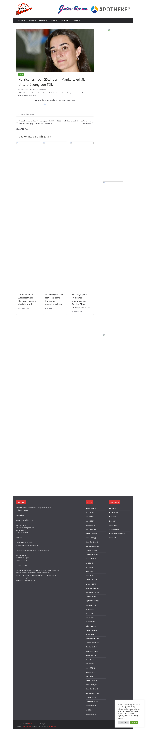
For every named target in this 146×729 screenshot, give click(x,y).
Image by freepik (44, 575)
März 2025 (89, 575)
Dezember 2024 (91, 588)
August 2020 (90, 714)
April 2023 (89, 672)
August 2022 (90, 706)
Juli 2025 (88, 563)
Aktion (111, 508)
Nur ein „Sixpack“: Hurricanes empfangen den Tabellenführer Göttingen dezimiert (81, 301)
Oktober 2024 (90, 596)
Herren (42, 20)
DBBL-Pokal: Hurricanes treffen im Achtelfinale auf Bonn (74, 122)
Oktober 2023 (90, 647)
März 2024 (89, 626)
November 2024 (91, 592)
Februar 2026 (90, 533)
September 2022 (91, 702)
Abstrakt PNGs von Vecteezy (25, 580)
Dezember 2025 (91, 542)
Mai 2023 (89, 668)
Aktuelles (22, 20)
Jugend (52, 20)
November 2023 (91, 643)
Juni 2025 (89, 567)
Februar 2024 (90, 630)
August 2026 (90, 508)
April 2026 (89, 525)
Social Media (65, 20)
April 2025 (89, 571)
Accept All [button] (134, 722)
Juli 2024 (88, 609)
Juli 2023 (88, 660)
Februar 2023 (90, 681)
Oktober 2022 (90, 697)
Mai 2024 (89, 617)
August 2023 (90, 655)
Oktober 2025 (90, 550)
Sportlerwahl (113, 529)
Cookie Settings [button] (123, 722)
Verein (75, 20)
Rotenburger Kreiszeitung (38, 89)
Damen (31, 20)
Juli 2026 (88, 512)
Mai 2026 (89, 521)
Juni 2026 (89, 517)
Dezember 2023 (91, 638)
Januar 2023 (90, 685)
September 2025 (91, 554)
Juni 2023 (89, 664)
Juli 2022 (88, 710)
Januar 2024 (90, 634)
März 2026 (89, 529)
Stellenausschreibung (116, 533)
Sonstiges (112, 525)
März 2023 (89, 676)
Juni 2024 (89, 613)
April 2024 (89, 622)
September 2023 (91, 651)
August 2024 (90, 605)
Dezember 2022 (91, 689)
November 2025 (91, 546)
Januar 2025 (90, 584)
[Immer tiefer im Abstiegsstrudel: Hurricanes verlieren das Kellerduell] (28, 143)
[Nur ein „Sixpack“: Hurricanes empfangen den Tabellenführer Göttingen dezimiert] (82, 143)
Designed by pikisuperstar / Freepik (27, 575)
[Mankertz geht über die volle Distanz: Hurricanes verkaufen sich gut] (55, 143)
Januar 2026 (90, 538)
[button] (35, 20)
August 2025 (90, 559)
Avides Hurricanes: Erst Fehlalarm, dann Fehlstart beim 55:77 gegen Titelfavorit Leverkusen (36, 122)
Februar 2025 (90, 580)
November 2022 (91, 693)
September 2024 (91, 601)
